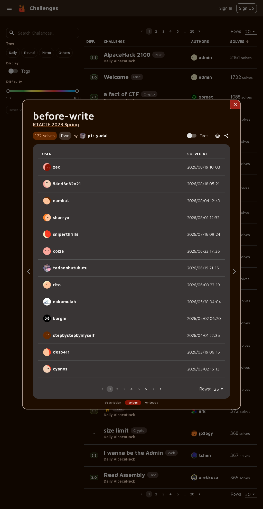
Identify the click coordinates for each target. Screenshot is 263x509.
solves (133, 402)
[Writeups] (234, 271)
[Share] (226, 136)
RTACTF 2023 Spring (56, 124)
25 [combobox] (216, 389)
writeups (151, 402)
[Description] (28, 271)
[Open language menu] (217, 136)
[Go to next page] (160, 389)
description (113, 402)
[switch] (189, 136)
